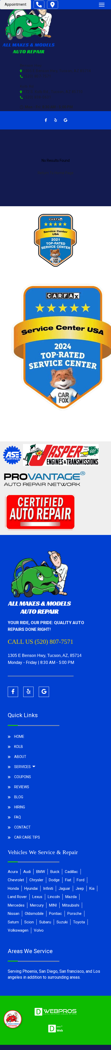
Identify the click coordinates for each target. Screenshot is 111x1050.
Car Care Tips (27, 837)
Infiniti (48, 888)
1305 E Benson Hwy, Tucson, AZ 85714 (56, 71)
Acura (13, 871)
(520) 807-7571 (37, 76)
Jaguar (64, 888)
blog (18, 797)
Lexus (37, 896)
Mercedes (16, 905)
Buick (54, 871)
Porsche (74, 913)
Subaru (45, 922)
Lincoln (54, 896)
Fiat (68, 880)
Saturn (13, 922)
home (19, 736)
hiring (19, 807)
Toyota (79, 922)
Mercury (37, 905)
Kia (91, 888)
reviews (21, 787)
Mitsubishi (70, 905)
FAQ (17, 817)
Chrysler (36, 880)
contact (22, 827)
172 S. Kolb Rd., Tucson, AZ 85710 (52, 92)
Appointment (15, 4)
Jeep (80, 888)
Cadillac (71, 871)
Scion (29, 922)
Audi (27, 871)
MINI (53, 905)
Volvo (39, 930)
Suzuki (62, 922)
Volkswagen (18, 930)
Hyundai (31, 888)
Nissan (13, 913)
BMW (40, 871)
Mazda (71, 896)
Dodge (54, 880)
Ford (80, 880)
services (22, 767)
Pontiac (55, 913)
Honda (13, 888)
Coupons (22, 777)
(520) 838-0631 (37, 97)
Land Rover (17, 896)
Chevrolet (16, 880)
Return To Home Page (56, 173)
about (20, 757)
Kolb (18, 747)
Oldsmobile (34, 913)
